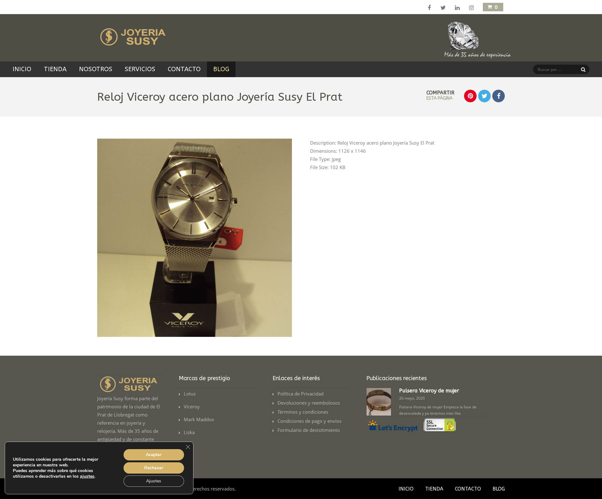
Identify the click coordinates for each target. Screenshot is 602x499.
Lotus (190, 393)
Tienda (55, 69)
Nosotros (95, 69)
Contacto (184, 69)
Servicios (140, 69)
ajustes (87, 476)
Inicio (22, 69)
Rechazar (153, 468)
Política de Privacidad (300, 393)
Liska (189, 432)
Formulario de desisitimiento (308, 430)
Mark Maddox (199, 419)
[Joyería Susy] (131, 41)
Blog (221, 69)
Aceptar (153, 455)
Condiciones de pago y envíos (309, 421)
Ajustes (153, 481)
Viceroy (192, 406)
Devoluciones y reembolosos (308, 403)
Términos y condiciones (302, 412)
